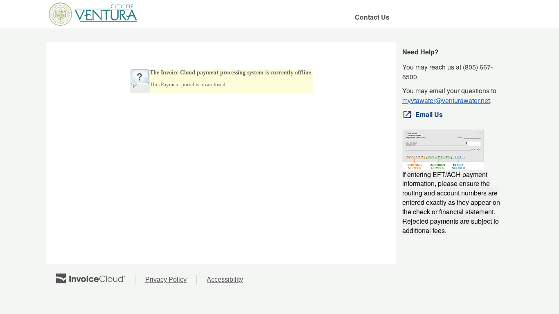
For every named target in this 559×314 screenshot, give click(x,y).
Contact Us (372, 17)
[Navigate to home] (92, 14)
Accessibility (230, 280)
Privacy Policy (170, 280)
